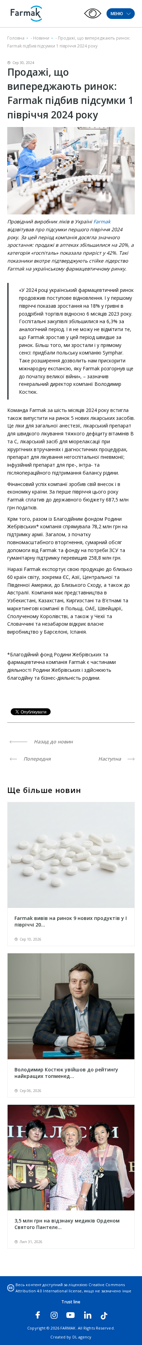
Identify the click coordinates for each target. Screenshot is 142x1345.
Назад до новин (52, 741)
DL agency (82, 1336)
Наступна (110, 758)
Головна (15, 38)
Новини (41, 38)
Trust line (70, 1302)
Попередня (36, 758)
